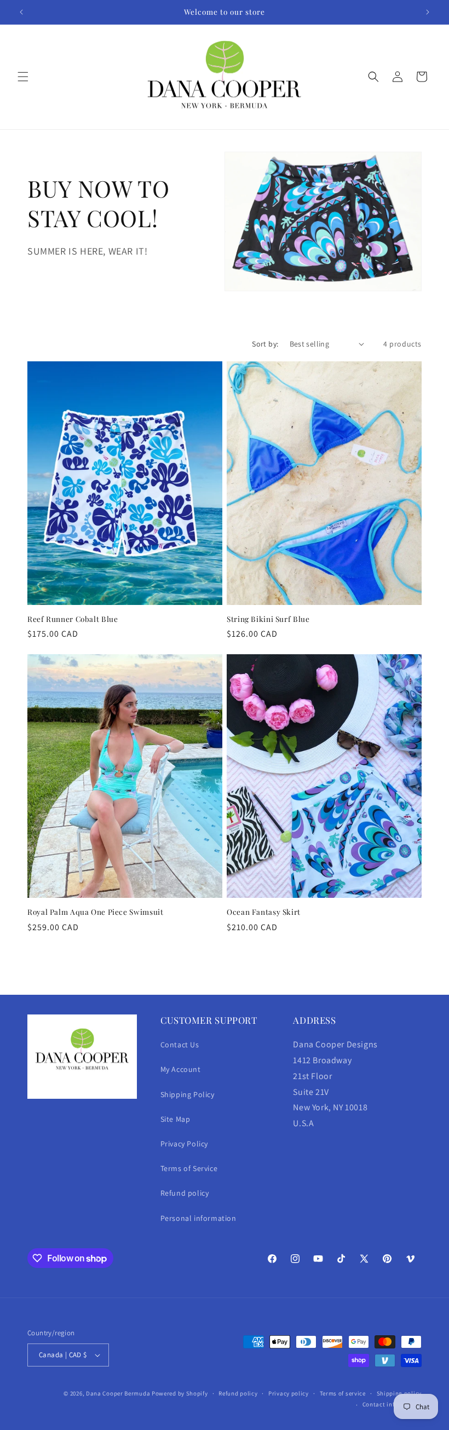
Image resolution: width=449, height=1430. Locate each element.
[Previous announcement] (21, 12)
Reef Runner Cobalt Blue (72, 619)
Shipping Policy (187, 1094)
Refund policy (184, 1193)
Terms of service (343, 1393)
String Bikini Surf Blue (268, 619)
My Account (180, 1069)
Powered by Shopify (180, 1393)
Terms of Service (189, 1168)
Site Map (175, 1119)
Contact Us (179, 1045)
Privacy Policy (184, 1144)
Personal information (198, 1218)
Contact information (392, 1404)
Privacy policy (288, 1393)
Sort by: (265, 344)
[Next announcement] (428, 12)
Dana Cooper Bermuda (118, 1393)
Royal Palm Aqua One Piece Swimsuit (95, 911)
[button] (23, 77)
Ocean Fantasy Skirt (264, 911)
